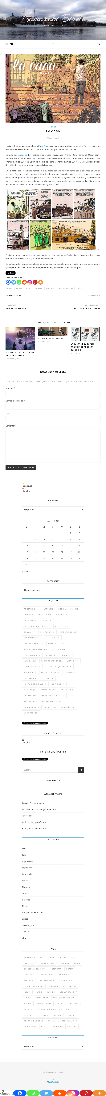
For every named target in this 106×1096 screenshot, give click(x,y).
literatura (38, 288)
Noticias (26, 886)
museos (71, 672)
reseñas (80, 288)
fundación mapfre (35, 649)
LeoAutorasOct (51, 661)
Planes (25, 906)
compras (30, 620)
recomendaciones (66, 288)
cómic (9, 288)
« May (25, 571)
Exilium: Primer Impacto (33, 802)
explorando (68, 632)
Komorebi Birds (53, 18)
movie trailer (51, 672)
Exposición (27, 867)
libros (28, 288)
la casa (19, 288)
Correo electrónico (15, 400)
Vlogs (24, 938)
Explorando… (28, 861)
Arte (24, 848)
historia (58, 649)
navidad (30, 678)
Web (8, 413)
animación (31, 609)
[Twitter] (13, 282)
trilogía (68, 707)
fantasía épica (33, 644)
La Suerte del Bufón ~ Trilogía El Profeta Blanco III (83, 347)
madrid (30, 672)
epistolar (47, 632)
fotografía (56, 644)
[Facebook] (8, 282)
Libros (53, 127)
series (50, 707)
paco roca (50, 288)
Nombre (10, 388)
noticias (58, 684)
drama (29, 632)
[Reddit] (24, 282)
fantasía (53, 638)
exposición (32, 638)
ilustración (32, 655)
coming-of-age (65, 615)
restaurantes (51, 701)
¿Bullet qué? (28, 815)
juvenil (30, 661)
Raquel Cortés (15, 295)
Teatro (25, 931)
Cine (24, 854)
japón (66, 655)
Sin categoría (28, 925)
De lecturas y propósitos (34, 822)
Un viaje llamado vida (50, 339)
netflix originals (35, 684)
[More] (40, 282)
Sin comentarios (93, 295)
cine (28, 615)
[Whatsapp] (19, 282)
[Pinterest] (35, 282)
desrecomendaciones (37, 626)
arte (48, 609)
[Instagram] (29, 282)
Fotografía (27, 874)
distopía (61, 626)
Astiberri (22, 154)
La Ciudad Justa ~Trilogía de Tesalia (39, 809)
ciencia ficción (68, 609)
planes (30, 696)
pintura (67, 690)
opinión (30, 690)
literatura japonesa (59, 667)
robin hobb (32, 707)
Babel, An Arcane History (34, 828)
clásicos (44, 615)
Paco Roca (43, 146)
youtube (31, 713)
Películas (26, 899)
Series (25, 918)
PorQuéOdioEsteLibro (32, 912)
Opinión (25, 893)
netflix (47, 678)
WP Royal (59, 1072)
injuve (51, 655)
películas (48, 690)
